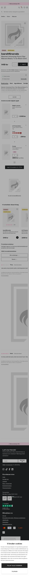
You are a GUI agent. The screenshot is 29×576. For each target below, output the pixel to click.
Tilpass (14, 571)
